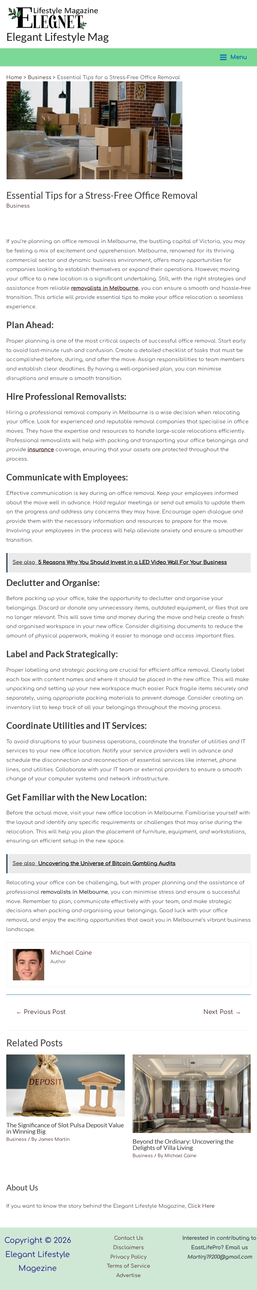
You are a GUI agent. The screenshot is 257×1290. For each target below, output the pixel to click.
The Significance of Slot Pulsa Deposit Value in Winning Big (65, 1128)
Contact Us (128, 1238)
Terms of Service (128, 1266)
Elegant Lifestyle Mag (57, 36)
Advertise (128, 1275)
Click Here (201, 1206)
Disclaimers (128, 1247)
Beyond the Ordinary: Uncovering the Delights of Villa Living (183, 1144)
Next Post (222, 1012)
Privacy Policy (128, 1257)
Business (18, 206)
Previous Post (41, 1012)
